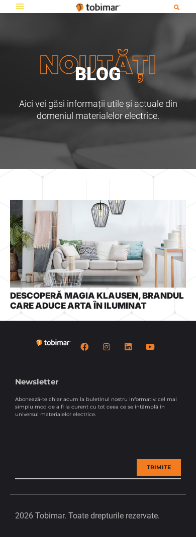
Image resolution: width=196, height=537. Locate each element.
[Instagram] (106, 346)
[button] (19, 6)
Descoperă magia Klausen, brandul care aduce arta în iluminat (97, 301)
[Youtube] (149, 346)
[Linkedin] (128, 346)
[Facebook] (84, 346)
